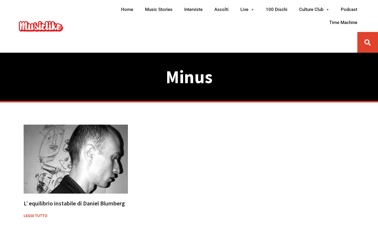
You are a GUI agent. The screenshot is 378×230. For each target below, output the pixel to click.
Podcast (349, 9)
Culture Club (311, 9)
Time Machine (343, 22)
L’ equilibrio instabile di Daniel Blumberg (74, 203)
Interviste (193, 9)
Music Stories (158, 9)
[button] (367, 42)
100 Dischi (276, 9)
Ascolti (221, 9)
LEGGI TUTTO (35, 215)
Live (244, 9)
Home (127, 9)
